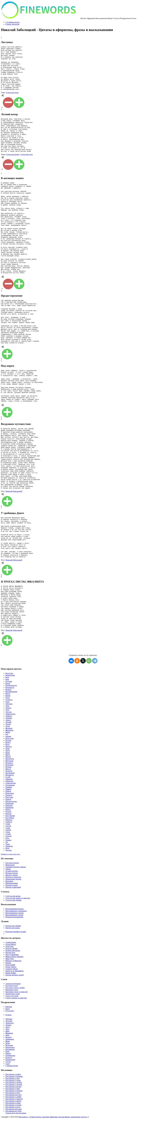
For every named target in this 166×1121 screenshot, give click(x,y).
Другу (7, 1027)
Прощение (9, 807)
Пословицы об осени (13, 1109)
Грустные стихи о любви (15, 988)
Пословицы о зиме (12, 1089)
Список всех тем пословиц (15, 1113)
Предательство (11, 801)
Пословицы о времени (14, 1076)
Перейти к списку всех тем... (11, 854)
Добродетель (10, 714)
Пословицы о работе (13, 1101)
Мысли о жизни (11, 875)
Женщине (9, 1033)
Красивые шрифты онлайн (15, 932)
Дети (7, 710)
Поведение (9, 793)
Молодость (9, 759)
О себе (8, 777)
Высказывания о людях (14, 915)
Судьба (8, 834)
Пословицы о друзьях (13, 1085)
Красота (8, 746)
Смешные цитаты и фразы (15, 867)
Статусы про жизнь (12, 896)
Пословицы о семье (13, 1103)
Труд (7, 838)
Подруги (8, 795)
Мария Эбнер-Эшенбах (14, 957)
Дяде (7, 1029)
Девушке (8, 1019)
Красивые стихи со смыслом (16, 992)
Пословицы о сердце (13, 1105)
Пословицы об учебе (13, 1111)
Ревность (8, 820)
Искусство (9, 738)
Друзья (8, 724)
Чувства (8, 850)
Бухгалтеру (9, 1011)
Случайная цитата (12, 22)
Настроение (10, 773)
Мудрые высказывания (14, 917)
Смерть (8, 830)
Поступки (9, 797)
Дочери (8, 1025)
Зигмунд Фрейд (11, 948)
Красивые (9, 881)
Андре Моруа (10, 944)
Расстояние (9, 818)
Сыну (7, 1064)
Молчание (9, 761)
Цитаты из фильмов (13, 887)
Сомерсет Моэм (11, 969)
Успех (7, 844)
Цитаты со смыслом (13, 877)
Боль (7, 677)
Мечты (8, 757)
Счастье (8, 836)
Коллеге (8, 1037)
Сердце (8, 826)
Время (7, 696)
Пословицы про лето (13, 1095)
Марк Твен (9, 959)
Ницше (8, 963)
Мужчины (9, 765)
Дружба (8, 722)
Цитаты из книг (11, 885)
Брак (7, 679)
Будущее (8, 681)
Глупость (8, 700)
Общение (9, 779)
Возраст (8, 689)
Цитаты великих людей (14, 975)
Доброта (8, 716)
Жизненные (10, 865)
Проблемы (9, 803)
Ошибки (8, 787)
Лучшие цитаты (11, 871)
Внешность (9, 687)
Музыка (8, 767)
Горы (7, 702)
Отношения (9, 785)
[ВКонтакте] (71, 660)
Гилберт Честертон (12, 950)
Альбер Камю (10, 942)
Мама (7, 753)
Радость (8, 812)
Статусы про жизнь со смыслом (17, 898)
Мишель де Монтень (13, 961)
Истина (8, 740)
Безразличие (10, 675)
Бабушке (8, 1007)
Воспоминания (11, 692)
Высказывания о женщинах (16, 911)
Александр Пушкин (13, 984)
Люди (7, 751)
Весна (7, 683)
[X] (83, 660)
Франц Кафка (10, 973)
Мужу (7, 1043)
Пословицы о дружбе (13, 1082)
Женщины (9, 730)
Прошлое (9, 805)
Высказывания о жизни (14, 913)
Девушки (8, 704)
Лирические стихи (12, 994)
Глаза (7, 698)
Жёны (7, 732)
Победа (8, 791)
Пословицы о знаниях (13, 1091)
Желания (8, 728)
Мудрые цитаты (11, 873)
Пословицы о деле (12, 1078)
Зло (6, 734)
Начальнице (10, 1049)
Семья (7, 824)
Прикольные (10, 1060)
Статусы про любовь (13, 900)
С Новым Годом (11, 1066)
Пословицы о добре (13, 1080)
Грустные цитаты (12, 863)
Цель (7, 848)
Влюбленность (11, 685)
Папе (7, 1051)
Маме (7, 1041)
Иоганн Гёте (10, 952)
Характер (9, 846)
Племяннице (10, 1055)
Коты (7, 744)
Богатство (9, 673)
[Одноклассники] (77, 660)
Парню (8, 1053)
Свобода (8, 822)
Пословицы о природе (14, 1099)
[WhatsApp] (89, 660)
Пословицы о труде (12, 1107)
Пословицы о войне (13, 1074)
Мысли (8, 769)
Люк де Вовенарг (12, 955)
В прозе (8, 1015)
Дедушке (8, 1021)
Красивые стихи (11, 990)
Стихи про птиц (12, 92)
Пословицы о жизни (13, 1087)
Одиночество (10, 783)
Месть (7, 755)
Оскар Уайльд (10, 967)
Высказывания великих (14, 909)
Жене (7, 1031)
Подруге (8, 1057)
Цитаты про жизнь (12, 928)
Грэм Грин (9, 946)
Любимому (9, 1039)
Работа (8, 810)
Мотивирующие (11, 883)
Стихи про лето (27, 154)
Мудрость (9, 763)
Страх (7, 832)
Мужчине (9, 1045)
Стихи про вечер (12, 154)
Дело (7, 706)
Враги (7, 694)
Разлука (8, 814)
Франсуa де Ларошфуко (14, 971)
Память (8, 789)
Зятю (7, 1035)
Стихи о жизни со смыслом (16, 998)
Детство (8, 712)
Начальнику (10, 1047)
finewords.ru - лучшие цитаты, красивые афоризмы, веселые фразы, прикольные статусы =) (54, 1117)
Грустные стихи (11, 986)
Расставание (10, 816)
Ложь (7, 748)
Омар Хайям (10, 965)
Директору (9, 1023)
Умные (8, 869)
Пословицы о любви (13, 1097)
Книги (8, 742)
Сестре (8, 1062)
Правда (8, 799)
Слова (7, 828)
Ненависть (9, 775)
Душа (7, 726)
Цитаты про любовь (13, 926)
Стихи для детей (11, 996)
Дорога (8, 720)
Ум (6, 842)
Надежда (8, 771)
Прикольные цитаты (13, 879)
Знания (8, 736)
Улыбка (8, 840)
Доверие (8, 718)
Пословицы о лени (12, 1093)
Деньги (8, 708)
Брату (7, 1009)
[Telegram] (94, 660)
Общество (9, 781)
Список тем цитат (12, 24)
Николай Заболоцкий (14, 491)
